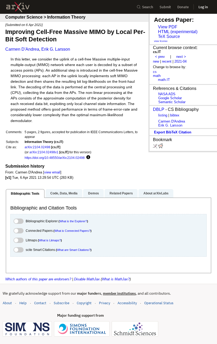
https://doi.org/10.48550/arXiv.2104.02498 (55, 157)
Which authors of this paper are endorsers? (38, 279)
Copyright (84, 303)
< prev (160, 57)
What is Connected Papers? (73, 230)
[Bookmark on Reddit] (160, 147)
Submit (165, 7)
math (157, 76)
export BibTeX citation (172, 132)
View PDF (167, 27)
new (156, 61)
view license (161, 41)
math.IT (164, 80)
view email (52, 172)
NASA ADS (166, 94)
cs (155, 72)
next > (181, 57)
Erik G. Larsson (55, 49)
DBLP (158, 109)
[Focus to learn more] (87, 157)
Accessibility (127, 303)
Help (23, 303)
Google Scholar (170, 98)
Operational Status (158, 303)
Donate (183, 7)
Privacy (104, 303)
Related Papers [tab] (121, 193)
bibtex (174, 115)
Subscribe (61, 303)
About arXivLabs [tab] (156, 193)
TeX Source (169, 36)
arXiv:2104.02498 (37, 147)
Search (147, 7)
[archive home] (17, 7)
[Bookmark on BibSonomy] (155, 147)
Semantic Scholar (172, 102)
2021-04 (180, 61)
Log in (203, 7)
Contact (40, 303)
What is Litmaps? (50, 240)
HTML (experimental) (177, 31)
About (7, 303)
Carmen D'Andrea (22, 49)
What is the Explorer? (73, 221)
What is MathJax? (116, 279)
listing (162, 115)
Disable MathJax (87, 279)
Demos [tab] (93, 193)
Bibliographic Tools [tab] (25, 193)
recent (166, 61)
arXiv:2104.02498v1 (43, 152)
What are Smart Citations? (74, 249)
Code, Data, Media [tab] (64, 193)
